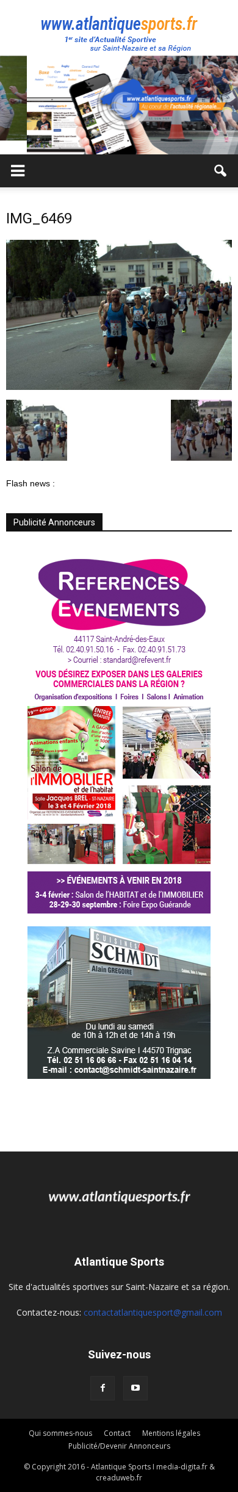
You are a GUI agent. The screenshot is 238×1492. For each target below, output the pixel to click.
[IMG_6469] (119, 387)
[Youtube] (135, 1388)
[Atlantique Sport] (119, 28)
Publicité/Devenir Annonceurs (119, 1446)
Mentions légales (171, 1433)
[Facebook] (102, 1388)
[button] (221, 170)
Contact (117, 1433)
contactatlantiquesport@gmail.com (153, 1312)
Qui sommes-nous (60, 1433)
